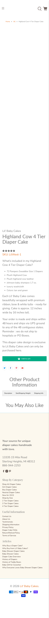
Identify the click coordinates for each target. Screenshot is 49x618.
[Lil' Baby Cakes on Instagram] (6, 472)
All (14, 21)
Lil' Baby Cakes (29, 586)
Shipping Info (38, 393)
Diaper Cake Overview (11, 556)
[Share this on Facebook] (10, 368)
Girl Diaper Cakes (9, 487)
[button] (8, 250)
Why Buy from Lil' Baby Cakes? (15, 548)
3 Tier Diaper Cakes (10, 503)
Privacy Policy (7, 527)
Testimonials (7, 522)
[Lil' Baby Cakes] (24, 9)
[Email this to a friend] (22, 368)
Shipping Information (10, 524)
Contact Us (6, 516)
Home (8, 21)
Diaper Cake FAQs (9, 530)
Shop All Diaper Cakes (11, 484)
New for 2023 (8, 495)
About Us (6, 519)
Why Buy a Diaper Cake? (12, 545)
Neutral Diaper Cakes (11, 492)
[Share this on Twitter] (4, 368)
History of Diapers (9, 559)
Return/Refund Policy (11, 533)
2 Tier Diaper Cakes (10, 500)
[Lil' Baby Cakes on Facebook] (3, 472)
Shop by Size (7, 498)
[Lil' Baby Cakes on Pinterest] (10, 472)
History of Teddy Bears (11, 562)
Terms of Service (9, 535)
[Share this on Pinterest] (16, 368)
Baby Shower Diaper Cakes (13, 551)
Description (8, 393)
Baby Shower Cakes (10, 554)
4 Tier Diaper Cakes (10, 506)
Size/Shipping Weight (23, 393)
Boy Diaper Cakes (9, 489)
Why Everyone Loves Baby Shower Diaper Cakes (22, 567)
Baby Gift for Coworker (11, 565)
